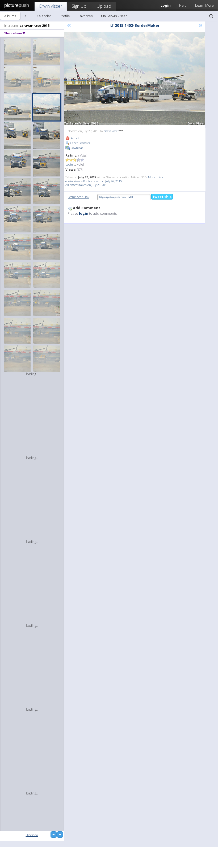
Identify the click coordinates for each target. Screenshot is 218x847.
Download (76, 148)
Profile (65, 16)
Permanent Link (78, 197)
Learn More (204, 5)
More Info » (155, 177)
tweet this (162, 196)
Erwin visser (50, 6)
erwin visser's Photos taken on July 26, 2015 (93, 181)
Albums (10, 16)
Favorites (85, 16)
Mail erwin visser (114, 16)
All (26, 16)
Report (74, 138)
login (83, 213)
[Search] (211, 16)
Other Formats (80, 143)
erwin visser (111, 131)
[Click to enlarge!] (134, 78)
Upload (104, 6)
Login (69, 164)
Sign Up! (79, 6)
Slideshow (32, 835)
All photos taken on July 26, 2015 (86, 185)
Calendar (44, 16)
